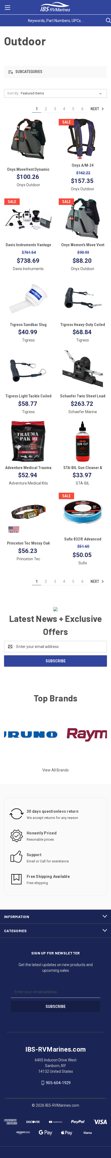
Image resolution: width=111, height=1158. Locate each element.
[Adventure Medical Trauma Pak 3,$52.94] (28, 441)
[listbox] (62, 93)
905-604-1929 (58, 1082)
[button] (55, 72)
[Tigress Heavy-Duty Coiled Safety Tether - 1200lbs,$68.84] (83, 298)
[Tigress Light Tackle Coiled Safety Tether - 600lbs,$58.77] (28, 369)
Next (95, 109)
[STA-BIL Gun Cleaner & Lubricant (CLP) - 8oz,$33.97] (83, 441)
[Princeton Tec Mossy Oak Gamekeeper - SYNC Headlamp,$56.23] (28, 512)
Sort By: (13, 93)
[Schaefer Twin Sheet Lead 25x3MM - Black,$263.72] (83, 369)
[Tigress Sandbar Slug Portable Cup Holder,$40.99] (28, 298)
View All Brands (55, 770)
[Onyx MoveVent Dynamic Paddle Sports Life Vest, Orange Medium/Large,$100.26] (28, 139)
